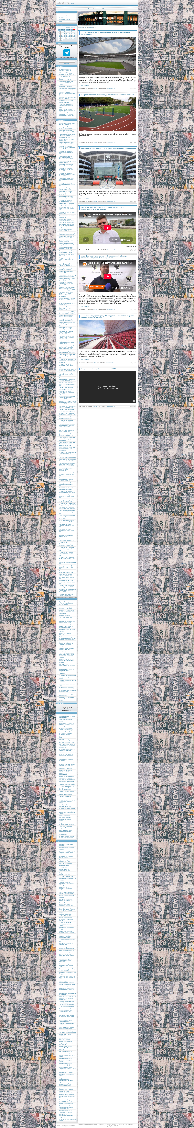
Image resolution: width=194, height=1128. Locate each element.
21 (74, 36)
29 (59, 40)
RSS (72, 3)
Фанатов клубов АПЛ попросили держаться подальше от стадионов (108, 148)
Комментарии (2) (110, 362)
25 (66, 38)
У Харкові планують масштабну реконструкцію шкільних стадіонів (107, 95)
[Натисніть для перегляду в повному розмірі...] (107, 74)
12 (69, 33)
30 (62, 40)
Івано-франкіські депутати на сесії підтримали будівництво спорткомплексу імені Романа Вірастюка (104, 257)
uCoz (66, 1126)
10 (64, 33)
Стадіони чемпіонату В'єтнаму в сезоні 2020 (98, 369)
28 (74, 38)
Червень (90, 27)
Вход (104, 8)
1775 (95, 362)
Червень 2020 (70, 27)
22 (59, 38)
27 (71, 38)
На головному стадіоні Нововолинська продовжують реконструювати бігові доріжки (102, 208)
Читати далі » (85, 85)
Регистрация (98, 8)
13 (71, 33)
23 (62, 38)
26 (69, 38)
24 (64, 38)
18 (66, 36)
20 (71, 36)
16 (62, 36)
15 (59, 36)
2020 (85, 27)
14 (74, 33)
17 (64, 36)
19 (69, 36)
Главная (90, 8)
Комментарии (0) (111, 88)
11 (66, 33)
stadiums (95, 88)
